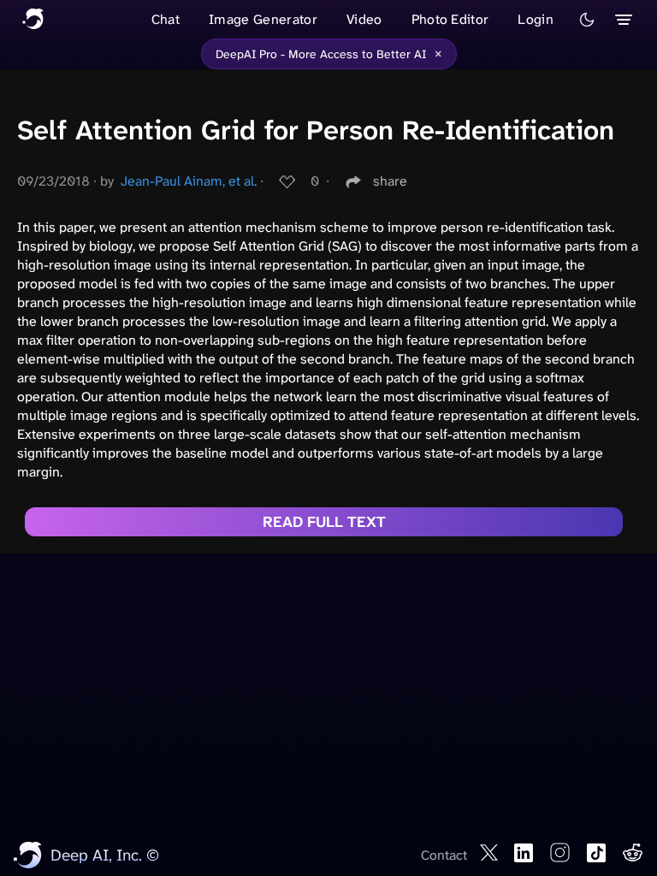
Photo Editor (450, 19)
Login (535, 19)
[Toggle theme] (587, 19)
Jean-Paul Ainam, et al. (189, 181)
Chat (165, 19)
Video (364, 19)
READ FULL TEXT (324, 522)
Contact (444, 855)
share (390, 181)
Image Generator (263, 19)
